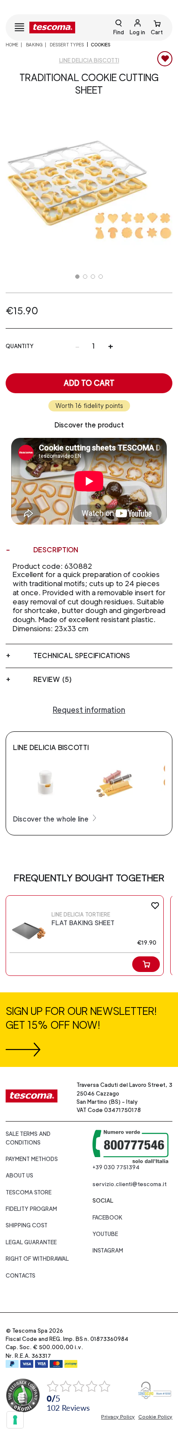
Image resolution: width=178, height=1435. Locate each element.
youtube (105, 1234)
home (12, 44)
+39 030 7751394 (116, 1167)
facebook (107, 1217)
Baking (33, 44)
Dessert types (66, 44)
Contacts (20, 1275)
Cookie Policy (155, 1417)
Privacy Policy (118, 1417)
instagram (107, 1250)
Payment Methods (32, 1159)
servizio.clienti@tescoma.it (129, 1184)
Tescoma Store (28, 1192)
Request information (89, 709)
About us (19, 1175)
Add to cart (89, 383)
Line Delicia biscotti (89, 60)
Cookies (100, 44)
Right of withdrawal (37, 1259)
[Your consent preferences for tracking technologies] (15, 1420)
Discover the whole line (51, 819)
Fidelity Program (31, 1209)
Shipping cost (27, 1225)
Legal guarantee (31, 1242)
